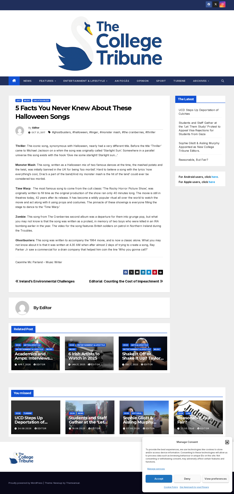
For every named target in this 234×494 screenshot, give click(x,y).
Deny (187, 478)
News (27, 80)
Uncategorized (41, 101)
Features (46, 80)
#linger (93, 132)
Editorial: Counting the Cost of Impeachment (124, 281)
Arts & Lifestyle (32, 345)
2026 (18, 345)
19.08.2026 (79, 428)
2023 (125, 345)
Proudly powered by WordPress (26, 483)
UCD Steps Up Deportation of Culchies (29, 422)
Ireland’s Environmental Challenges (47, 281)
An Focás (122, 80)
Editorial (137, 413)
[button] (227, 442)
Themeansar (73, 483)
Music (27, 101)
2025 (71, 345)
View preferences (216, 478)
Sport (161, 80)
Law (188, 413)
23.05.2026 (188, 428)
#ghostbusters (61, 132)
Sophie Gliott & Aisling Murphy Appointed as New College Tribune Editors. (199, 146)
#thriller (150, 132)
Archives (200, 80)
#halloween (80, 132)
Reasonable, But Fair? (193, 159)
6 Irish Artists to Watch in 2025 (83, 356)
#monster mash (110, 132)
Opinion (143, 80)
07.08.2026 (133, 428)
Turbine (179, 80)
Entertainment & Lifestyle (84, 80)
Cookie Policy (171, 487)
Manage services (156, 468)
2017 (18, 101)
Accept (159, 478)
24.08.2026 (25, 428)
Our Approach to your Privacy (194, 487)
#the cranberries (133, 132)
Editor (35, 127)
